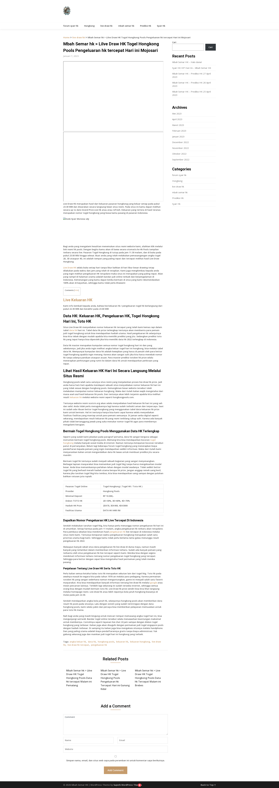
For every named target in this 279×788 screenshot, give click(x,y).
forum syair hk (70, 25)
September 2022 (180, 159)
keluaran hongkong (140, 641)
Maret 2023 (178, 125)
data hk (73, 330)
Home (66, 37)
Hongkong (89, 25)
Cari (174, 42)
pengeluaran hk (117, 531)
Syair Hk (161, 25)
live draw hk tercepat (78, 644)
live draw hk (106, 25)
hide (76, 290)
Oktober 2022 (179, 153)
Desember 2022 (180, 142)
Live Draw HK (69, 267)
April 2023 (177, 119)
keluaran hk (76, 397)
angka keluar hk (78, 641)
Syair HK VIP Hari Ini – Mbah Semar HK (191, 67)
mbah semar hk (126, 25)
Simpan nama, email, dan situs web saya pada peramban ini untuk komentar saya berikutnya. (115, 760)
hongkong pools (106, 641)
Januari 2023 (178, 136)
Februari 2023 (179, 130)
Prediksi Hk (145, 25)
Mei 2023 (177, 113)
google (153, 582)
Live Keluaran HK (77, 300)
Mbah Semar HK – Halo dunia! (187, 62)
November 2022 (180, 148)
